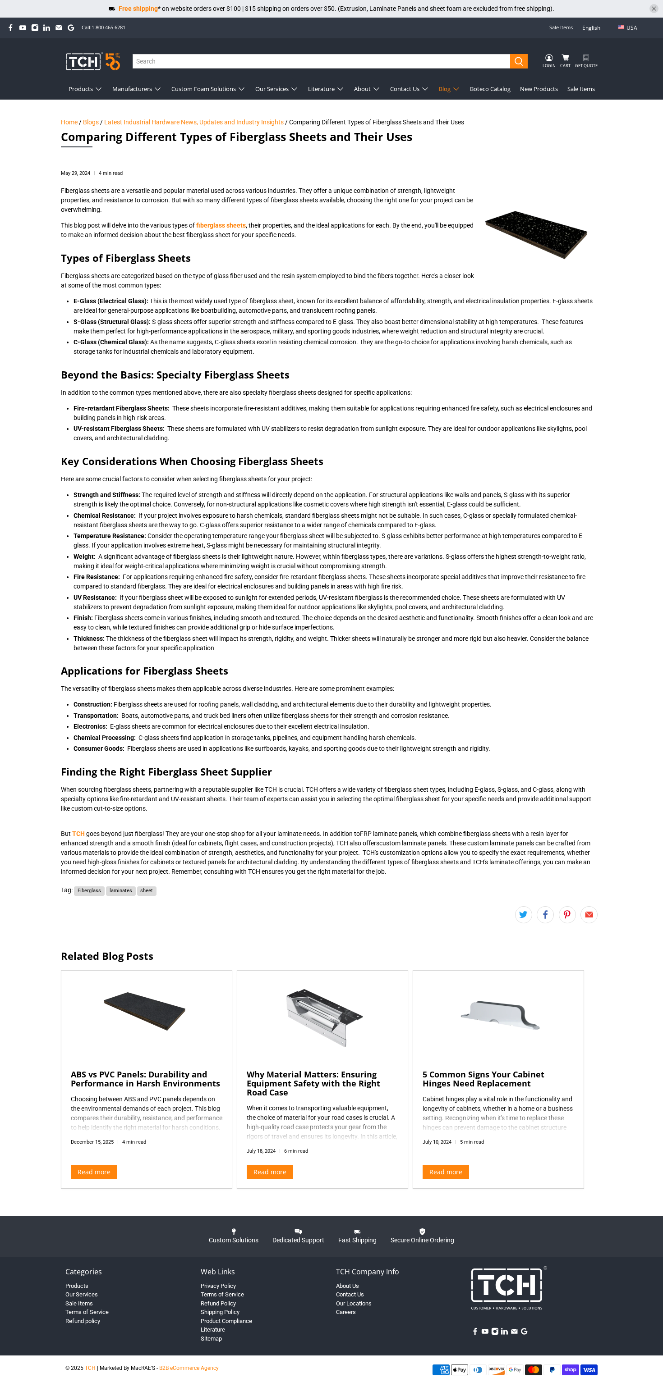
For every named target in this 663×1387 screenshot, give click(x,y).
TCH (90, 1368)
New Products (539, 89)
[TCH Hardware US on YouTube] (23, 28)
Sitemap (211, 1338)
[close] (653, 8)
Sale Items (561, 27)
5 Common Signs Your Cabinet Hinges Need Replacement (483, 1079)
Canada (638, 42)
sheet (146, 891)
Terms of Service (87, 1312)
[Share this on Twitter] (523, 914)
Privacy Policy (218, 1285)
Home (69, 122)
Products (81, 89)
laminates (121, 891)
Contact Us (404, 89)
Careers (346, 1312)
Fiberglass (89, 891)
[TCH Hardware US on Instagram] (35, 28)
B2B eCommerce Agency (189, 1368)
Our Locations (354, 1303)
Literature (321, 89)
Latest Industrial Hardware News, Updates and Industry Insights (194, 122)
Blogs (91, 122)
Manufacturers (132, 89)
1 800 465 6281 (108, 27)
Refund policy (82, 1321)
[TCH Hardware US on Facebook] (10, 28)
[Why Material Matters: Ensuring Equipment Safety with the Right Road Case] (322, 1016)
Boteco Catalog (490, 89)
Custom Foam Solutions (203, 89)
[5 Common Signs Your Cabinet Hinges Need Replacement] (498, 1016)
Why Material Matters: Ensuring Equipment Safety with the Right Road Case (313, 1083)
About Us (347, 1285)
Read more (94, 1172)
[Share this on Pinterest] (567, 914)
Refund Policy (218, 1303)
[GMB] (71, 28)
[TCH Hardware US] (93, 61)
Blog (445, 89)
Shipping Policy (220, 1312)
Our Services (272, 89)
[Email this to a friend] (589, 914)
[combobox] (322, 61)
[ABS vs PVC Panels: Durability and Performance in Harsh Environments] (146, 1016)
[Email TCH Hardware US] (59, 28)
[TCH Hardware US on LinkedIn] (47, 28)
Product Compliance (226, 1321)
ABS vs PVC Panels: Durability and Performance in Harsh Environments (145, 1079)
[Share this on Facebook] (545, 914)
